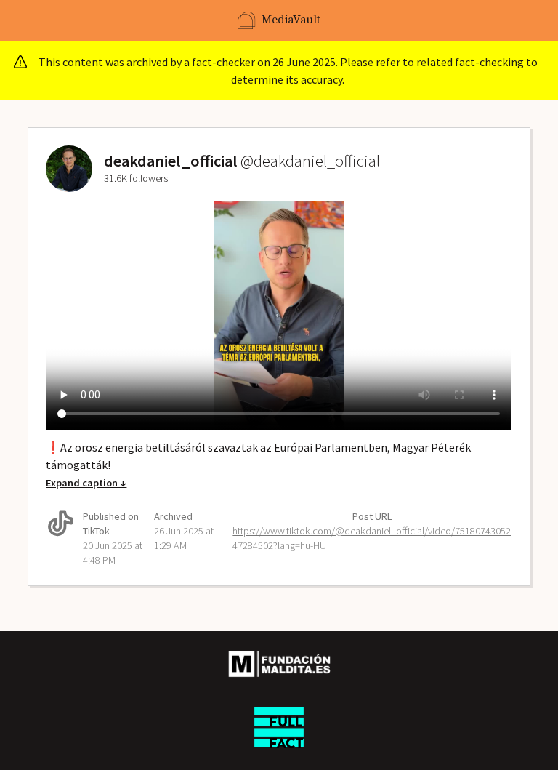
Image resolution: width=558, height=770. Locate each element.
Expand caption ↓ (86, 482)
